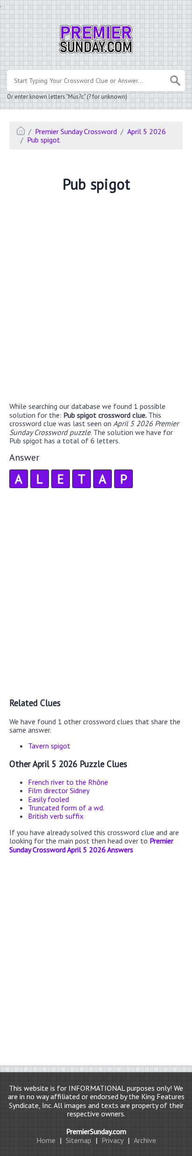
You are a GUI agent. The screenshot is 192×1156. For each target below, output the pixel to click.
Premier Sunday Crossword (76, 131)
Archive (145, 1140)
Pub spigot (43, 139)
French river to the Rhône (68, 782)
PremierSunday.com (96, 1131)
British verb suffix (55, 816)
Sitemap (78, 1140)
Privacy (112, 1140)
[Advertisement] (96, 298)
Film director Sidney (58, 790)
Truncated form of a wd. (66, 807)
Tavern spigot (49, 745)
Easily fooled (48, 799)
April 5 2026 (146, 131)
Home (45, 1140)
